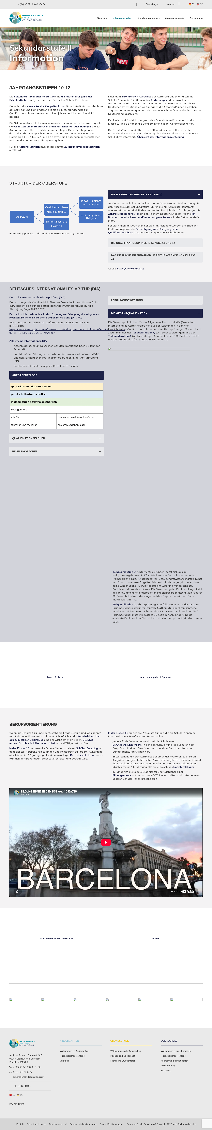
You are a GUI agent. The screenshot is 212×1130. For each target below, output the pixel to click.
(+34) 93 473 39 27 (22, 1072)
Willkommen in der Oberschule (56, 938)
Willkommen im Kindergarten (74, 1051)
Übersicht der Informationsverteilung (160, 137)
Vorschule (64, 1060)
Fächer (155, 938)
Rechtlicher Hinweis (36, 1124)
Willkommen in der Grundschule (125, 1051)
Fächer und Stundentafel (122, 1060)
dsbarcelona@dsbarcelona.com (28, 1077)
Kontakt (20, 1124)
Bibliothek (166, 1070)
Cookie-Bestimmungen (111, 1124)
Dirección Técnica (56, 677)
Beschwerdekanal (58, 1124)
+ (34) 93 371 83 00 (28, 4)
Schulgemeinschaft (149, 17)
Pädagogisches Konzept (72, 1055)
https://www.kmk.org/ (130, 268)
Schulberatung (168, 1065)
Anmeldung (196, 17)
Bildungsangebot (122, 17)
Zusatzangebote (174, 17)
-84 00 (42, 4)
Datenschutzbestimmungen (83, 1124)
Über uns (102, 17)
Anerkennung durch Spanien (155, 677)
